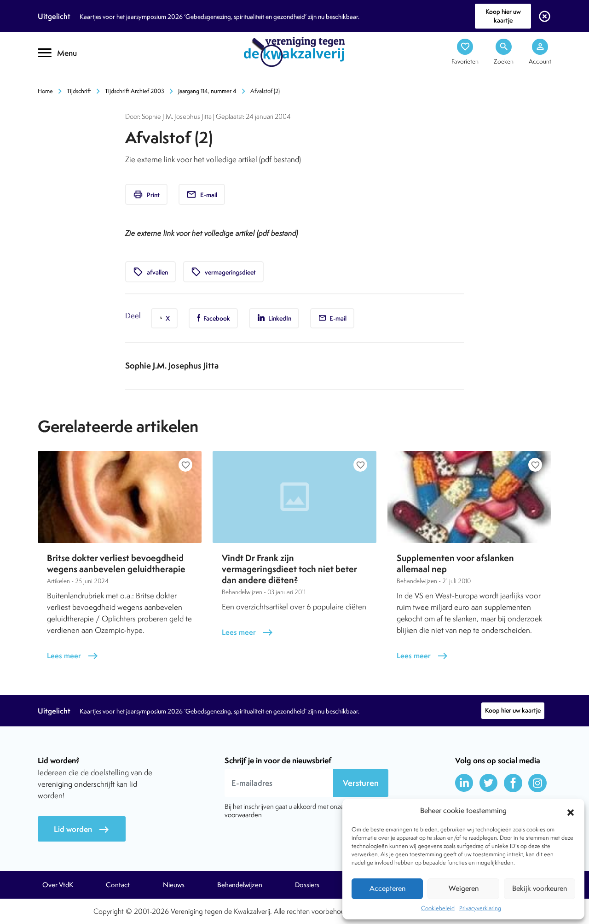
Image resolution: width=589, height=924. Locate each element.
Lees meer (72, 655)
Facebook (216, 318)
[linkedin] (464, 783)
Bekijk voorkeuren (539, 888)
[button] (570, 811)
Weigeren (464, 888)
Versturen (361, 783)
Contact (118, 884)
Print (146, 194)
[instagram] (537, 783)
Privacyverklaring (480, 908)
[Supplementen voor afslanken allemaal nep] (469, 497)
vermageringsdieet (223, 272)
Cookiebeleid (438, 908)
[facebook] (513, 783)
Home (45, 91)
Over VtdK (57, 884)
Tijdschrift (69, 81)
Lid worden (82, 829)
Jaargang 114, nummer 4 (207, 91)
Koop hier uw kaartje (503, 15)
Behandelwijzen (239, 884)
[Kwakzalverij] (294, 51)
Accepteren (387, 888)
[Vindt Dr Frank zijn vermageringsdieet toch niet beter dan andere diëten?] (294, 497)
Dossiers (307, 884)
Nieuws (174, 884)
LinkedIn (279, 318)
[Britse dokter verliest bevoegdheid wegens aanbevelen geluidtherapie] (120, 497)
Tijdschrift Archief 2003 (134, 91)
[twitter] (488, 783)
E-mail (201, 194)
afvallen (150, 272)
